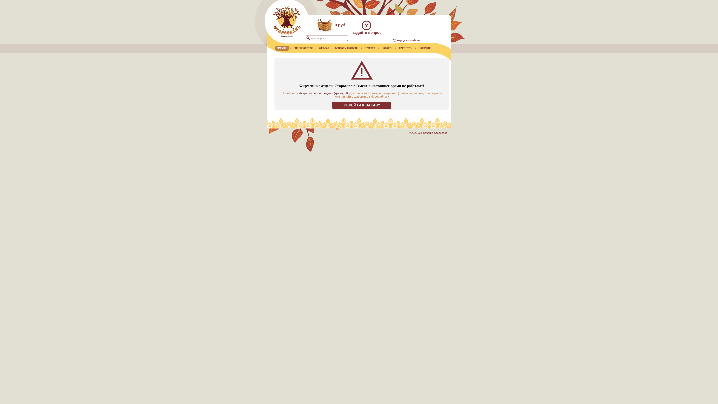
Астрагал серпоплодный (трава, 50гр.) (325, 93)
